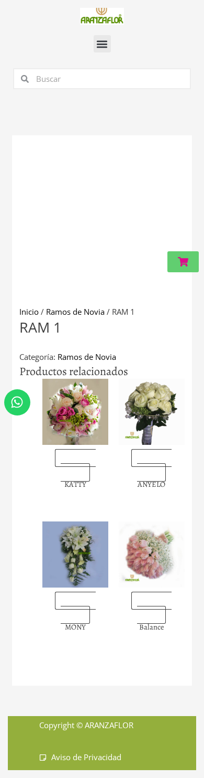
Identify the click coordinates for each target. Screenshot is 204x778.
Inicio (29, 311)
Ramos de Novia (75, 311)
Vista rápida (75, 436)
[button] (102, 43)
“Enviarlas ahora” (78, 465)
